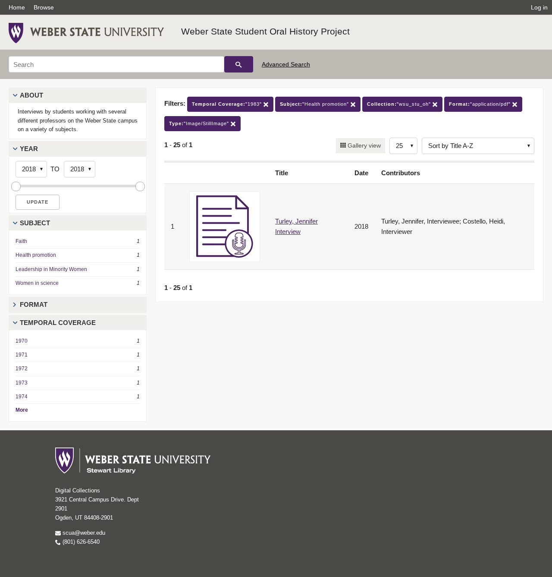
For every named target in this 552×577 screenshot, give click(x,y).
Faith (21, 241)
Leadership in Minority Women (51, 269)
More (22, 410)
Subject (35, 223)
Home (17, 7)
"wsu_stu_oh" (400, 104)
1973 (22, 383)
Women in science (37, 283)
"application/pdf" (480, 104)
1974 (22, 397)
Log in (539, 7)
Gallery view (363, 145)
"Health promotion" (315, 104)
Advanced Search (286, 64)
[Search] (238, 64)
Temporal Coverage (58, 322)
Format (33, 304)
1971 (22, 355)
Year (29, 148)
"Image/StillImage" (200, 123)
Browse (44, 7)
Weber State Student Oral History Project (265, 31)
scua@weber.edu (83, 533)
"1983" (227, 104)
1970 (22, 341)
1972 (22, 369)
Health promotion (36, 255)
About (31, 95)
